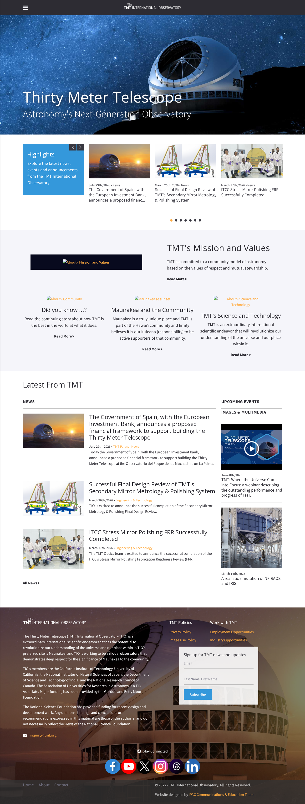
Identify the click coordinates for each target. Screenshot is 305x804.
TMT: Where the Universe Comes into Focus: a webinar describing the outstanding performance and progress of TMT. (251, 487)
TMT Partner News (126, 446)
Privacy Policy (180, 631)
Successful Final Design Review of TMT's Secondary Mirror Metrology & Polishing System (152, 487)
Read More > (177, 278)
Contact (61, 785)
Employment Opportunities (232, 631)
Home (28, 785)
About (44, 785)
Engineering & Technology (134, 500)
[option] (119, 177)
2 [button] (176, 221)
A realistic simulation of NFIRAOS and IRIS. (251, 581)
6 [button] (195, 221)
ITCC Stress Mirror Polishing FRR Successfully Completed (148, 535)
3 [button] (181, 221)
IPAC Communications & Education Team (221, 794)
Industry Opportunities (228, 640)
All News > (31, 583)
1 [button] (171, 221)
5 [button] (190, 221)
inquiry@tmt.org (43, 735)
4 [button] (186, 221)
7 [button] (200, 221)
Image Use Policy (182, 640)
